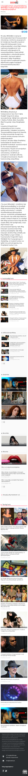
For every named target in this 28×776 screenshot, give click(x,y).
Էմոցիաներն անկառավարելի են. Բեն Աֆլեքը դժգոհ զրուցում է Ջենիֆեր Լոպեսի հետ (17, 344)
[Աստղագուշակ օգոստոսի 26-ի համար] (14, 692)
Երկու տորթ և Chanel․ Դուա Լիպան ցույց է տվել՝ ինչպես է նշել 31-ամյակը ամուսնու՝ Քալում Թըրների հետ (17, 283)
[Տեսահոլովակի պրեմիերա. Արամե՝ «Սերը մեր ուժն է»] (5, 337)
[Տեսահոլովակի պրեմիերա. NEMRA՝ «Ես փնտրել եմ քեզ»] (14, 412)
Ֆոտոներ (6, 433)
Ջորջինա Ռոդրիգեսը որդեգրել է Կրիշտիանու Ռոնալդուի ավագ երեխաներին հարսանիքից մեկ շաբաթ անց (13, 605)
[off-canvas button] (2, 2)
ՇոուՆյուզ (3, 11)
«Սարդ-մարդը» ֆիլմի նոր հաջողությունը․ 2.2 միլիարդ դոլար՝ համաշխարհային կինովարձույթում (17, 290)
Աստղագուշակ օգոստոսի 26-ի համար (11, 702)
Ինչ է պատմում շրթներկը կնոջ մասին (11, 463)
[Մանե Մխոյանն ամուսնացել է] (5, 351)
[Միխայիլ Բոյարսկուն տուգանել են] (14, 669)
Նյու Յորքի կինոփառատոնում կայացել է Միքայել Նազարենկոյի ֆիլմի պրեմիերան (16, 297)
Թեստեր (5, 451)
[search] (26, 2)
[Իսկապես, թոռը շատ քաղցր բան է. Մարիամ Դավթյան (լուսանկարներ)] (4, 313)
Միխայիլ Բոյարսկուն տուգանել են (10, 679)
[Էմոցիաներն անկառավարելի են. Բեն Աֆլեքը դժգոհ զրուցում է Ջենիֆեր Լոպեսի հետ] (5, 344)
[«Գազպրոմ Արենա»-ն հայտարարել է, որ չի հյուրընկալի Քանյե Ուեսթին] (4, 319)
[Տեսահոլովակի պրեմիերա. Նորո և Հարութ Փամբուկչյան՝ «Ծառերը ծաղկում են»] (14, 398)
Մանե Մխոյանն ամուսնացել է (17, 349)
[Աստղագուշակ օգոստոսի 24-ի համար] (5, 358)
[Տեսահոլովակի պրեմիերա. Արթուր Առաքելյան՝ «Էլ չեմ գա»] (14, 384)
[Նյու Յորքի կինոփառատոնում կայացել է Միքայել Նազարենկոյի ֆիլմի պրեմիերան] (4, 298)
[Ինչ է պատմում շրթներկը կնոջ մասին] (14, 459)
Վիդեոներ (6, 374)
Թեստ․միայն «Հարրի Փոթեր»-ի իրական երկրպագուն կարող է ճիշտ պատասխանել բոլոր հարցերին (13, 474)
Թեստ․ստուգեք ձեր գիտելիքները (10, 467)
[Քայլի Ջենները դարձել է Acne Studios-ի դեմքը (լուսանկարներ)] (14, 441)
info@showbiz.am (10, 760)
